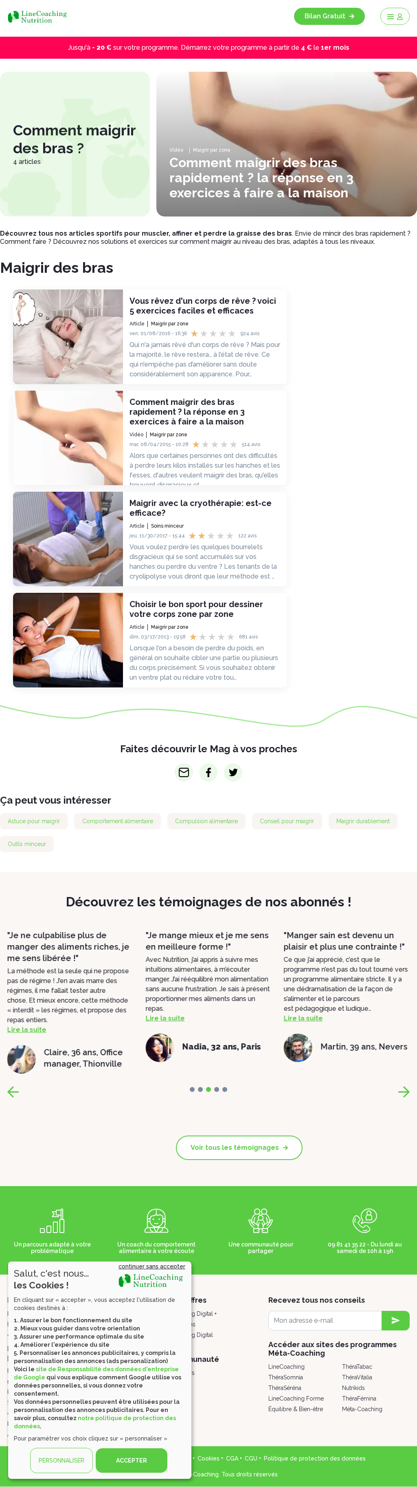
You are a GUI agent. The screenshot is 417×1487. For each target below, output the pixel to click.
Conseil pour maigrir (287, 821)
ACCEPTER (131, 1460)
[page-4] (224, 1089)
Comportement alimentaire (117, 821)
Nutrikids (353, 1388)
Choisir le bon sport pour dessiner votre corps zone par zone (196, 609)
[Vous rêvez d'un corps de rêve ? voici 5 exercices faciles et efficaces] (68, 336)
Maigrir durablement (363, 821)
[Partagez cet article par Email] (184, 772)
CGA (232, 1458)
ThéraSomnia (285, 1377)
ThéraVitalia (357, 1377)
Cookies (208, 1458)
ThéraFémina (359, 1398)
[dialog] (99, 1370)
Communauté (194, 1359)
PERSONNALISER (61, 1460)
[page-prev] (13, 1092)
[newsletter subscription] (396, 1320)
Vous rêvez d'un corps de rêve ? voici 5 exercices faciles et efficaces (202, 306)
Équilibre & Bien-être (295, 1409)
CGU (251, 1458)
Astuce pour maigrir (34, 821)
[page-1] (200, 1089)
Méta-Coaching (362, 1409)
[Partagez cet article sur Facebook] (209, 772)
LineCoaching (286, 1366)
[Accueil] (40, 16)
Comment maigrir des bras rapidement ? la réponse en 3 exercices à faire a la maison (187, 411)
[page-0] (192, 1089)
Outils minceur (27, 844)
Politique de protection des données (315, 1458)
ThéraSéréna (284, 1388)
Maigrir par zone (211, 150)
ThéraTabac (357, 1366)
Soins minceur (167, 526)
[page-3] (216, 1089)
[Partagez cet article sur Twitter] (233, 772)
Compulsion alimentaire (206, 821)
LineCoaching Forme (296, 1398)
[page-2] (208, 1089)
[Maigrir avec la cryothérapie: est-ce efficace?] (68, 539)
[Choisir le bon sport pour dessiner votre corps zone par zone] (68, 640)
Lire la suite (26, 1018)
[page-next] (404, 1092)
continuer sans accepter (152, 1266)
